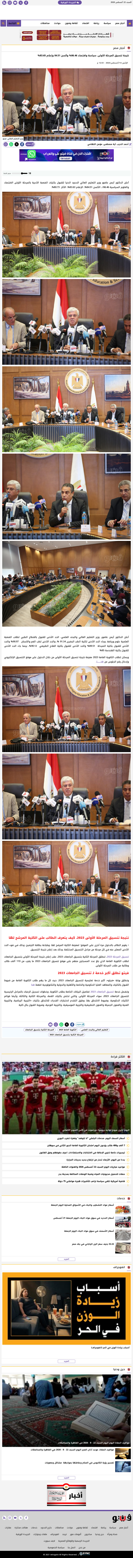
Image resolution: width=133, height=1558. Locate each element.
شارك (28, 144)
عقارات (8, 1528)
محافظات (45, 23)
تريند (64, 1534)
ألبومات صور (75, 1534)
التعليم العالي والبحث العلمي (94, 1030)
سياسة (107, 23)
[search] (3, 23)
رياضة (96, 23)
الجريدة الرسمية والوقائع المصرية (73, 1541)
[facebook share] (22, 144)
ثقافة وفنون (71, 23)
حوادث (57, 23)
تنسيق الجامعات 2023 (102, 992)
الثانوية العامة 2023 (68, 1030)
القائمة (12, 23)
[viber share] (50, 1024)
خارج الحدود (46, 1528)
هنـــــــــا (100, 662)
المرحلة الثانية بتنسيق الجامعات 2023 (67, 1034)
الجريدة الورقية (69, 2)
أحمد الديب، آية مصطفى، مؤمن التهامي (108, 144)
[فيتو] (130, 23)
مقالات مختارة (21, 1528)
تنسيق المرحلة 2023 (118, 957)
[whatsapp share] (11, 144)
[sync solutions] (84, 1554)
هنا (33, 985)
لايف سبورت (49, 1541)
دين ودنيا (99, 1534)
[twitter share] (17, 144)
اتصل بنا (71, 1548)
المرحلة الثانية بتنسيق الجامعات (39, 1030)
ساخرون (88, 1534)
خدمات (34, 1528)
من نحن (82, 1548)
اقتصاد (85, 23)
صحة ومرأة (112, 1534)
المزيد (66, 1259)
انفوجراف (54, 1534)
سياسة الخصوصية (56, 1548)
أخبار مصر (120, 23)
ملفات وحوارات (40, 1534)
